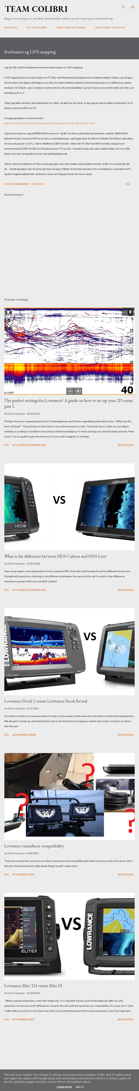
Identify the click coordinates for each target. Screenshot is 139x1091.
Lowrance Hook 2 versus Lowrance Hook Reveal (45, 701)
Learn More (64, 1087)
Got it (80, 1087)
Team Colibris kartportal (110, 27)
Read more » (126, 445)
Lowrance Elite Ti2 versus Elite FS (33, 985)
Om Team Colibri (37, 27)
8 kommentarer (23, 874)
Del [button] (128, 183)
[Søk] (124, 6)
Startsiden (10, 27)
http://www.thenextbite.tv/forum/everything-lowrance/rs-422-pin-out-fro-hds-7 (50, 123)
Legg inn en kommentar (29, 445)
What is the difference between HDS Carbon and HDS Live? (55, 556)
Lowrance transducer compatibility (34, 846)
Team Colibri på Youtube (71, 27)
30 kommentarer (24, 734)
